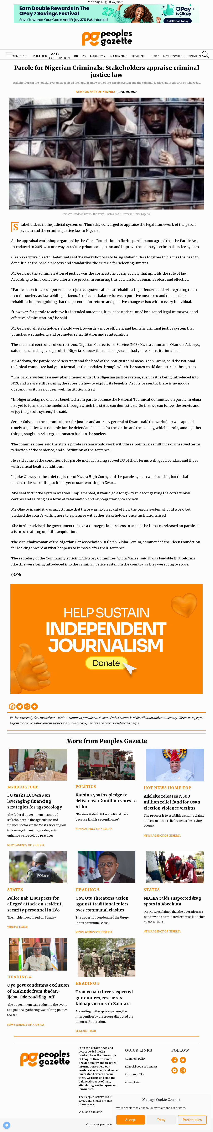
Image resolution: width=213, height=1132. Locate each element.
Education (119, 56)
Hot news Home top (167, 787)
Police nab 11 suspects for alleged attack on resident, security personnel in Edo (35, 904)
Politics (40, 56)
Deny (161, 1120)
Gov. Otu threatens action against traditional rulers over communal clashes (102, 904)
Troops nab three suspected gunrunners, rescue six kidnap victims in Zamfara (104, 997)
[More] (34, 706)
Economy (97, 56)
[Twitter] (19, 706)
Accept (130, 1120)
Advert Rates (133, 1082)
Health (138, 56)
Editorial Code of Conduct (141, 1066)
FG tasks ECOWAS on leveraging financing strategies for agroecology (34, 801)
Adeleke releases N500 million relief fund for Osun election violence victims (172, 802)
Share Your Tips (135, 1074)
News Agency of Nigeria (95, 92)
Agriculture (22, 787)
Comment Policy (135, 1058)
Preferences (192, 1120)
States (15, 889)
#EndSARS (20, 56)
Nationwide (173, 56)
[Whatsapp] (27, 706)
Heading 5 (88, 889)
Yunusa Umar (17, 927)
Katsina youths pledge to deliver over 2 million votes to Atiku (106, 800)
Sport (154, 56)
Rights (80, 56)
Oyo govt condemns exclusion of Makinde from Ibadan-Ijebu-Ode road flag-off (38, 991)
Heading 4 (19, 977)
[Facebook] (12, 706)
